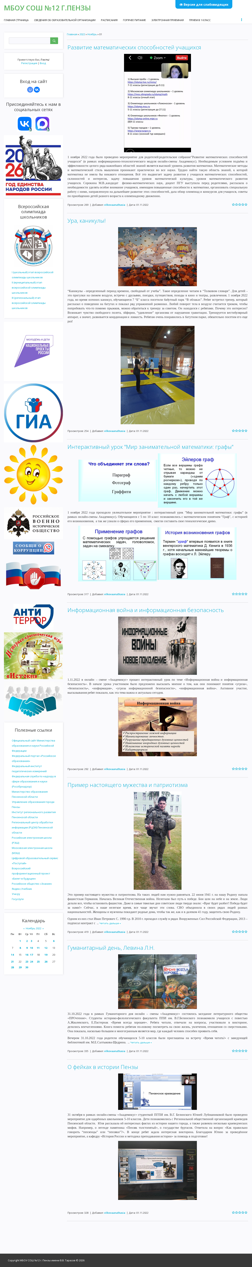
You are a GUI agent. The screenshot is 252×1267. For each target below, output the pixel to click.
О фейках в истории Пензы (103, 1067)
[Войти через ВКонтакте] (37, 90)
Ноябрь (92, 34)
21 (12, 961)
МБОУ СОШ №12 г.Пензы (47, 7)
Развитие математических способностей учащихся (134, 47)
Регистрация (29, 63)
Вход (43, 63)
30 (26, 967)
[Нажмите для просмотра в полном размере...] (157, 102)
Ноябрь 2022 (33, 928)
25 (38, 961)
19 (45, 954)
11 (38, 948)
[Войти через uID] (30, 90)
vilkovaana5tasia (114, 205)
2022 (82, 34)
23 (26, 961)
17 (31, 954)
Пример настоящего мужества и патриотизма (128, 784)
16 (26, 954)
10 (31, 948)
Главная (72, 34)
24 (31, 961)
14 (12, 954)
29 (20, 967)
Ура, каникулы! (87, 220)
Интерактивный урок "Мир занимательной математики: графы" (150, 446)
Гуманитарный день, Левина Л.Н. (111, 947)
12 (45, 948)
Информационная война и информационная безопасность (146, 610)
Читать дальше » (110, 923)
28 (12, 967)
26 (45, 961)
